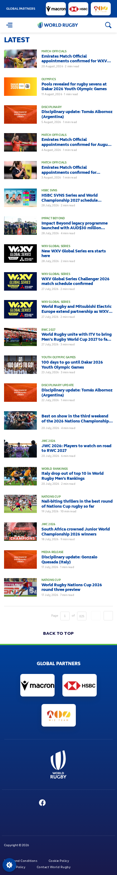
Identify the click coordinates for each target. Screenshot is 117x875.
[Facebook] (42, 803)
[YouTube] (55, 803)
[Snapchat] (79, 803)
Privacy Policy (15, 867)
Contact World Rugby (54, 867)
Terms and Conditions (21, 861)
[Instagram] (67, 803)
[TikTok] (91, 803)
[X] (29, 803)
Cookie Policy (59, 861)
